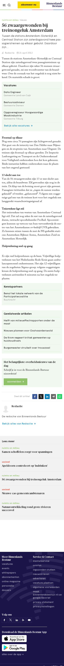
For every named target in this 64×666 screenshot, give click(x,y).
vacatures (7, 564)
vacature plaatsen (43, 583)
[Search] (59, 10)
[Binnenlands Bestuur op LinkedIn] (16, 620)
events (5, 568)
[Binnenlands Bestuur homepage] (54, 6)
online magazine (11, 581)
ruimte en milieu (10, 20)
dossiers (6, 590)
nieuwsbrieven (41, 574)
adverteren (39, 579)
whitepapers (9, 573)
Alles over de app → (13, 654)
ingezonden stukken (44, 570)
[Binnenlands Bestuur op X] (10, 620)
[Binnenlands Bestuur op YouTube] (29, 620)
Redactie (9, 53)
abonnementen (10, 577)
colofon (37, 565)
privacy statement (43, 602)
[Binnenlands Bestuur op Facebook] (4, 620)
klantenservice (41, 561)
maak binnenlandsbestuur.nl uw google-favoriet (47, 595)
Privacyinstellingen (43, 607)
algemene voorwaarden (46, 587)
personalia (8, 586)
